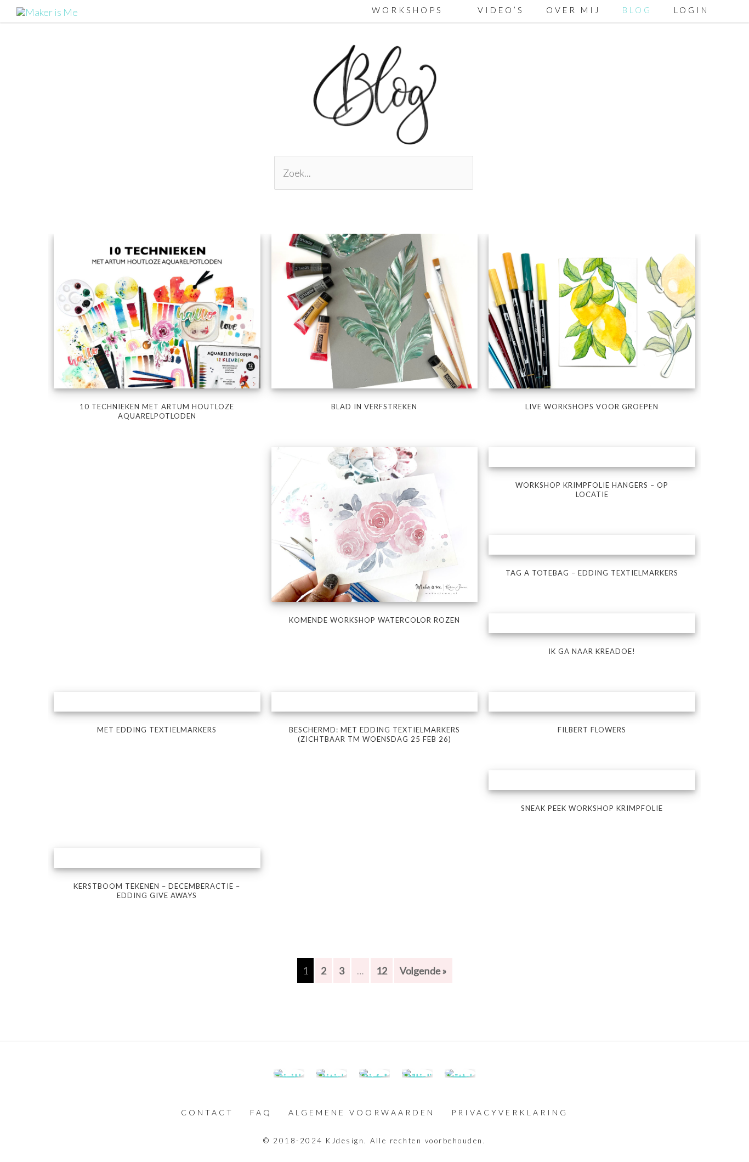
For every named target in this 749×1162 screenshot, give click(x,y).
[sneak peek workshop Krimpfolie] (592, 780)
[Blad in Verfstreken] (374, 309)
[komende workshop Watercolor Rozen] (374, 523)
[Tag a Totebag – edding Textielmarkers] (592, 545)
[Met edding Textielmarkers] (157, 702)
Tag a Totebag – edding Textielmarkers (592, 572)
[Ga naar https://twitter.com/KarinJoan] (460, 1073)
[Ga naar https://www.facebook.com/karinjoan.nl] (289, 1073)
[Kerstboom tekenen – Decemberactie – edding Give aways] (157, 858)
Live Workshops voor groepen (592, 406)
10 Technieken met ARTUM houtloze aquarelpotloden (157, 411)
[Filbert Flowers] (592, 702)
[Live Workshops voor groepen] (592, 309)
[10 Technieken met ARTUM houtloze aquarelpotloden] (157, 309)
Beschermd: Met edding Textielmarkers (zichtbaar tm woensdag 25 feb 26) (374, 734)
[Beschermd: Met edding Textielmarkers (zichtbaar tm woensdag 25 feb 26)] (374, 702)
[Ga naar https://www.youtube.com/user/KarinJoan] (374, 1073)
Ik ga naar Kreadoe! (591, 651)
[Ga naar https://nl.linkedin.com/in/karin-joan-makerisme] (417, 1073)
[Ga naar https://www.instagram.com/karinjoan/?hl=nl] (331, 1073)
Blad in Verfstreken (374, 406)
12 (381, 970)
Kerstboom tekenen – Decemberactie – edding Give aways (156, 891)
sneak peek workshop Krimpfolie (592, 808)
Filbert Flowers (592, 729)
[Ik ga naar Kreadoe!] (592, 623)
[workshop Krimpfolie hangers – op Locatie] (592, 457)
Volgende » (423, 970)
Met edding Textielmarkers (157, 729)
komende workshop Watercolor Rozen (374, 620)
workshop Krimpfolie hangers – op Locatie (591, 490)
